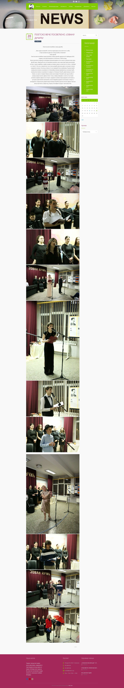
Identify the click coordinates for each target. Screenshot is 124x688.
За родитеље (78, 6)
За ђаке (71, 6)
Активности (64, 6)
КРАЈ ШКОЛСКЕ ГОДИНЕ (86, 672)
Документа (86, 6)
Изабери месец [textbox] (86, 131)
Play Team (71, 685)
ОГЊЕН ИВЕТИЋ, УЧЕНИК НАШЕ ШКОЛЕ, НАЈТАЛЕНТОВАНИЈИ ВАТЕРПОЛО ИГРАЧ (89, 667)
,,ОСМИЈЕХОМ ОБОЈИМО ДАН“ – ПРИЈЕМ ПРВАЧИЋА (89, 662)
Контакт (94, 6)
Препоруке (88, 59)
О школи (44, 6)
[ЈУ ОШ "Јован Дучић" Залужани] (31, 6)
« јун (82, 119)
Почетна (38, 6)
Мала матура (89, 50)
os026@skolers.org (53, 1)
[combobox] (89, 131)
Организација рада (53, 6)
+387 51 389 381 (31, 1)
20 (89, 110)
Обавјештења (89, 52)
